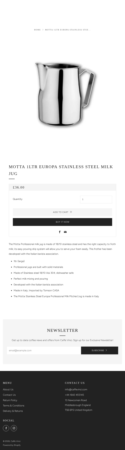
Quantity (17, 199)
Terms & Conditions (13, 405)
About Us (8, 389)
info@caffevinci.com (76, 389)
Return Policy (10, 400)
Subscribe (98, 350)
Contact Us (9, 394)
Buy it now (62, 222)
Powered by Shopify (12, 445)
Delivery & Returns (13, 411)
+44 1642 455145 (74, 394)
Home (37, 30)
